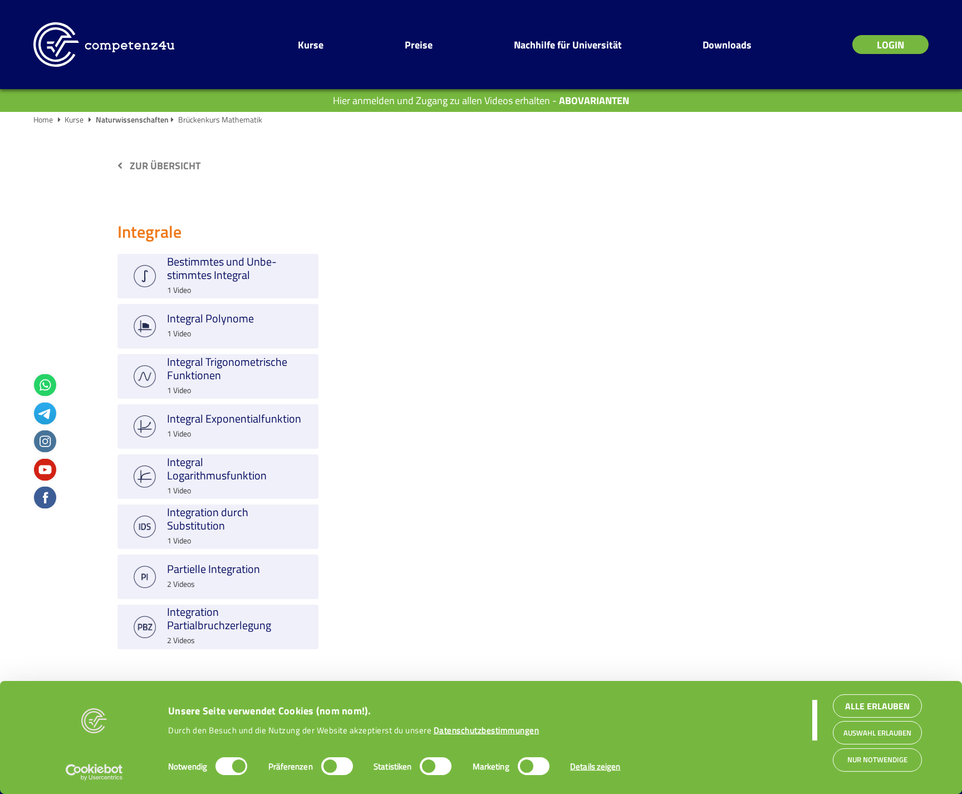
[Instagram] (45, 440)
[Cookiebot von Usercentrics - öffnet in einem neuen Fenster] (94, 772)
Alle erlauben (877, 705)
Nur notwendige (877, 759)
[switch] (337, 766)
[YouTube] (45, 468)
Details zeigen (595, 766)
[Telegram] (45, 412)
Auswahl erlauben (877, 733)
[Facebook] (45, 496)
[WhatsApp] (45, 383)
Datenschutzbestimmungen (486, 730)
